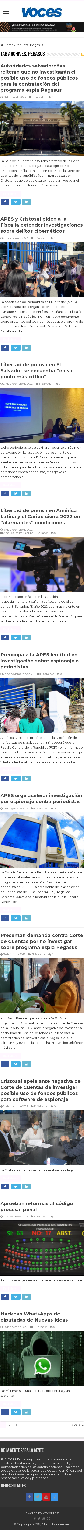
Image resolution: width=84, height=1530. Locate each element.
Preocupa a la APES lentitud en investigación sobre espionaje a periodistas (39, 661)
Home (8, 45)
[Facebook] (29, 1497)
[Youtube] (46, 1497)
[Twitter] (38, 1497)
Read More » (10, 193)
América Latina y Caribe (18, 533)
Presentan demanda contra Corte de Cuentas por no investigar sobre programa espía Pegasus (41, 941)
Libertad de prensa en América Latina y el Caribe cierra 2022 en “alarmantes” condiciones (40, 516)
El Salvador (39, 97)
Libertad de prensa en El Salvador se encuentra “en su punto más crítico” (36, 371)
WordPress (51, 1513)
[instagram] (54, 1497)
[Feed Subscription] (82, 55)
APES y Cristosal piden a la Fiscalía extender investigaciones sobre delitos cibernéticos (41, 225)
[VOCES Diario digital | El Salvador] (41, 11)
